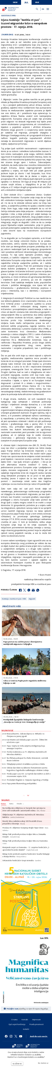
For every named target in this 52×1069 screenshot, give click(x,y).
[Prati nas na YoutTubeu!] (20, 1036)
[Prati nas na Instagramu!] (11, 1036)
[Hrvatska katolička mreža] (17, 1046)
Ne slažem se (43, 1063)
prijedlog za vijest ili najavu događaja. (27, 1008)
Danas (3, 804)
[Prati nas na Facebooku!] (6, 1036)
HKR (37, 2)
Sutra (11, 804)
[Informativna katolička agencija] (33, 1046)
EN (43, 9)
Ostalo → (20, 804)
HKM (15, 2)
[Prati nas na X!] (15, 1036)
